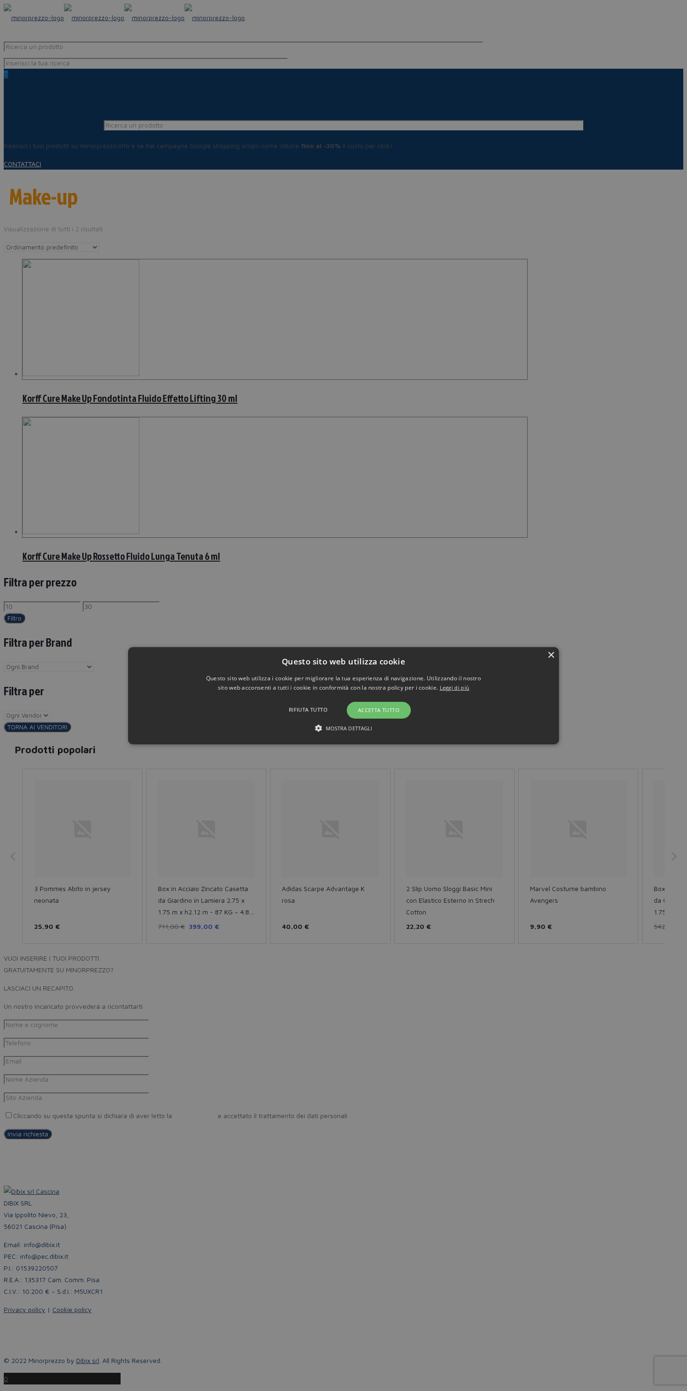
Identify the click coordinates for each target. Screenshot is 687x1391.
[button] (343, 695)
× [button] (550, 654)
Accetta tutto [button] (379, 709)
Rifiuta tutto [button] (308, 709)
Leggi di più (455, 687)
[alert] (343, 695)
